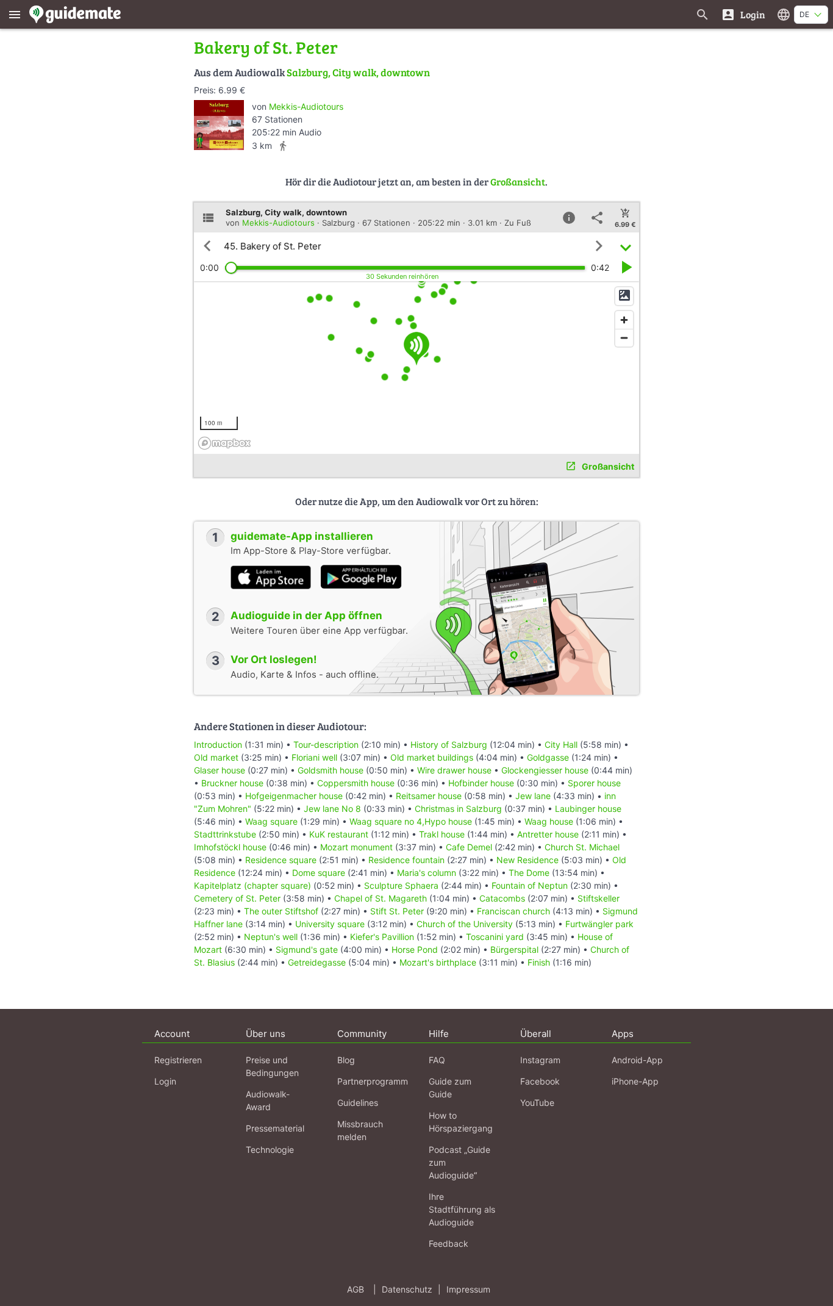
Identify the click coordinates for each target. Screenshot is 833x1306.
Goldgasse (548, 757)
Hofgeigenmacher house (294, 796)
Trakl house (442, 834)
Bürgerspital (514, 949)
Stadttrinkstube (225, 834)
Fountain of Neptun (530, 885)
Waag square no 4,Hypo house (410, 821)
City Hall (561, 744)
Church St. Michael (582, 847)
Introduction (219, 744)
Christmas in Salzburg (458, 808)
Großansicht (517, 181)
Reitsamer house (429, 796)
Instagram (540, 1060)
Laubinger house (588, 808)
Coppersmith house (356, 783)
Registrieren (178, 1060)
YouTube (537, 1102)
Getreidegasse (317, 962)
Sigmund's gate (307, 949)
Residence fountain (406, 860)
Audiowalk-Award (268, 1100)
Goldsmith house (330, 770)
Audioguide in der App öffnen (306, 615)
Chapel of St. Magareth (380, 898)
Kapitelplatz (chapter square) (252, 885)
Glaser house (219, 770)
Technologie (270, 1149)
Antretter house (548, 834)
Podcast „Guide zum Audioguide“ (459, 1162)
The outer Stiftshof (281, 911)
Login (165, 1081)
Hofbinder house (481, 783)
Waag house (548, 821)
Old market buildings (431, 757)
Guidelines (357, 1102)
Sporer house (594, 783)
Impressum (468, 1289)
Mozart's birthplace (437, 962)
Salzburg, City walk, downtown (358, 72)
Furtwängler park (599, 924)
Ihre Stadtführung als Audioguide (462, 1209)
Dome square (318, 872)
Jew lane (533, 796)
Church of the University (464, 924)
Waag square (271, 821)
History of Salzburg (448, 744)
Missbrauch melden (360, 1130)
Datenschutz (407, 1289)
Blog (346, 1060)
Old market (216, 757)
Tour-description (326, 744)
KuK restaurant (338, 834)
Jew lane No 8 (332, 808)
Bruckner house (232, 783)
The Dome (529, 872)
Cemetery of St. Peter (237, 898)
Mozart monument (356, 847)
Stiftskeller (598, 898)
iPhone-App (635, 1081)
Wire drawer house (454, 770)
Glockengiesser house (544, 770)
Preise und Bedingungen (272, 1066)
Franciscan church (513, 911)
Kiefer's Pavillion (382, 936)
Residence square (280, 860)
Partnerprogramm (372, 1081)
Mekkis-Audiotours (306, 106)
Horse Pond (414, 949)
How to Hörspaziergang (461, 1121)
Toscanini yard (495, 936)
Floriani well (314, 757)
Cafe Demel (469, 847)
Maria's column (426, 872)
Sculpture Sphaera (401, 885)
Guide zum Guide (450, 1087)
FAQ (437, 1060)
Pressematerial (275, 1128)
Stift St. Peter (397, 911)
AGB (355, 1289)
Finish (538, 962)
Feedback (448, 1243)
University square (330, 924)
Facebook (540, 1081)
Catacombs (502, 898)
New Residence (527, 860)
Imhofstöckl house (230, 847)
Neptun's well (271, 936)
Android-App (637, 1060)
